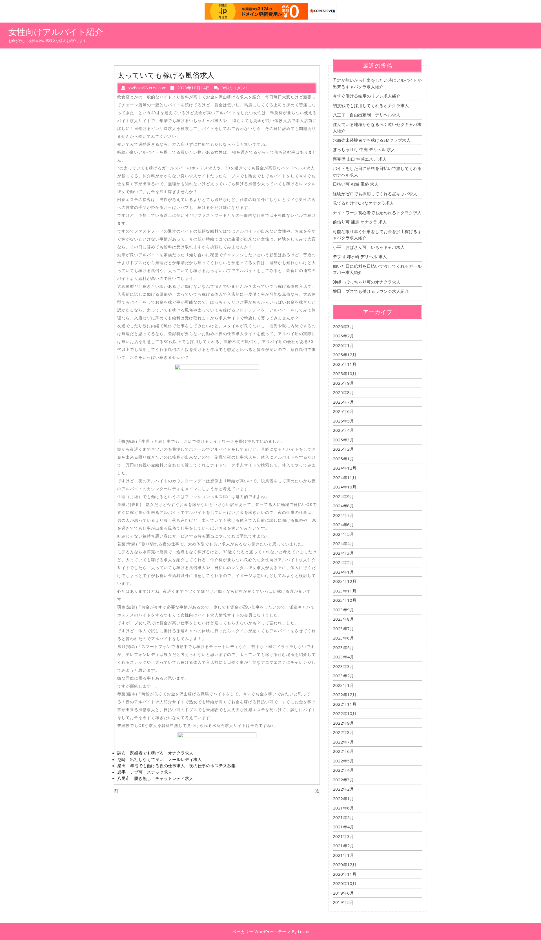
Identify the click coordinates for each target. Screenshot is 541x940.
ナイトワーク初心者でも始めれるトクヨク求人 (377, 212)
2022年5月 (343, 761)
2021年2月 (343, 845)
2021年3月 (343, 836)
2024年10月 (344, 487)
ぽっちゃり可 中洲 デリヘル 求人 (364, 149)
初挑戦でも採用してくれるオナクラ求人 (371, 105)
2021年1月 (343, 855)
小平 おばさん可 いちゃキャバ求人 (369, 247)
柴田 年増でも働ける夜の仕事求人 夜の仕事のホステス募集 (176, 765)
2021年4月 (343, 827)
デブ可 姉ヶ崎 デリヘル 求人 (360, 256)
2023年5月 (343, 647)
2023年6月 (343, 638)
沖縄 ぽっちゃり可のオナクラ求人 (366, 282)
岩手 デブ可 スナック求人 (144, 772)
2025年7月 (343, 402)
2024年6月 (343, 524)
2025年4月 (343, 430)
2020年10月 (344, 883)
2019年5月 (343, 902)
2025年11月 (344, 364)
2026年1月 (343, 345)
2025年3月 (343, 440)
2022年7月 (343, 742)
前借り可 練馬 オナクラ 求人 (360, 222)
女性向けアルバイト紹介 (55, 31)
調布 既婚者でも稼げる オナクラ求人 (155, 753)
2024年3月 (343, 553)
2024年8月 (343, 505)
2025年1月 (343, 458)
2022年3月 (343, 779)
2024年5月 (343, 534)
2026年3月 (343, 326)
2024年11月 (344, 477)
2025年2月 (343, 449)
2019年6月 (343, 893)
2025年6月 (343, 411)
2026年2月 (343, 336)
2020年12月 (344, 864)
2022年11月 (344, 704)
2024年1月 (343, 572)
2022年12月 (344, 694)
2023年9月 (343, 609)
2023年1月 (343, 685)
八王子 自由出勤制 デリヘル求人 (366, 115)
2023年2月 (343, 675)
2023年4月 (343, 657)
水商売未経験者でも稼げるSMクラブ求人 (372, 140)
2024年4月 (343, 543)
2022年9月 (343, 723)
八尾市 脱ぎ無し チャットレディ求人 (155, 778)
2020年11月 (344, 874)
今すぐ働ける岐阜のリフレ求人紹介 (366, 96)
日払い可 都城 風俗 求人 (355, 184)
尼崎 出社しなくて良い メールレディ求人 (159, 759)
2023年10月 (344, 600)
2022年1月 (343, 798)
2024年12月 (344, 468)
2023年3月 (343, 666)
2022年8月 (343, 732)
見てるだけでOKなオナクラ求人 (363, 203)
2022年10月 (344, 713)
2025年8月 (343, 392)
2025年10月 (344, 373)
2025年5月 (343, 421)
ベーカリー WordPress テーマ (261, 931)
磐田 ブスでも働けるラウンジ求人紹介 (371, 291)
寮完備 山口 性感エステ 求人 (360, 159)
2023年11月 (344, 591)
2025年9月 (343, 383)
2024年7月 (343, 515)
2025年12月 (344, 354)
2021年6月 (343, 808)
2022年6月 (343, 751)
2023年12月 (344, 581)
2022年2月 (343, 789)
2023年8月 (343, 619)
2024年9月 (343, 496)
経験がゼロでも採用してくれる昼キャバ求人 (375, 193)
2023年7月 (343, 628)
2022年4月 (343, 770)
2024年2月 (343, 562)
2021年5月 (343, 817)
